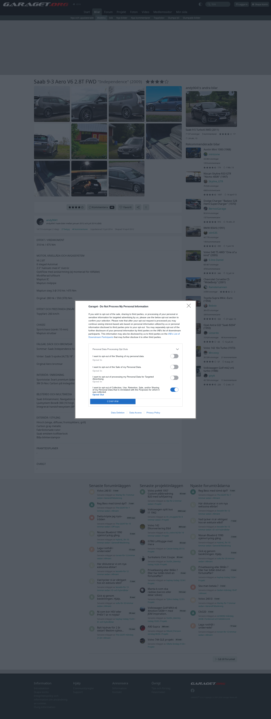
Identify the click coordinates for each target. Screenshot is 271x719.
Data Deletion (118, 412)
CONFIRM (113, 401)
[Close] (190, 307)
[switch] (174, 356)
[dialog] (135, 360)
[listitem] (135, 349)
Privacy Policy (153, 412)
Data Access (135, 412)
